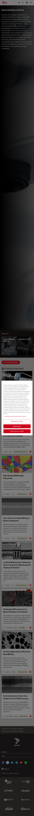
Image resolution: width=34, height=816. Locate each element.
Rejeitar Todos (17, 426)
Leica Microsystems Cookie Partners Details (15, 416)
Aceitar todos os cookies (17, 431)
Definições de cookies (17, 421)
